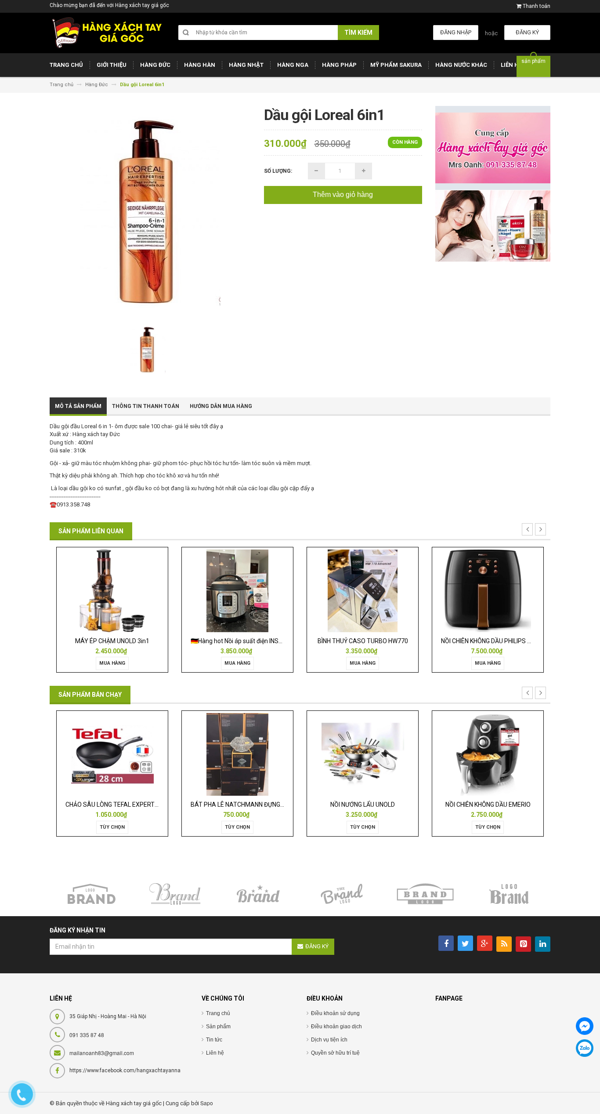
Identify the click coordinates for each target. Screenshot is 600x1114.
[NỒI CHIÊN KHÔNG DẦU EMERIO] (387, 754)
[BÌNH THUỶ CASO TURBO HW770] (248, 590)
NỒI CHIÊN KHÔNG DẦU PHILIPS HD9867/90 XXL (392, 640)
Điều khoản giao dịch (336, 1026)
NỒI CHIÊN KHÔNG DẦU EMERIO (387, 804)
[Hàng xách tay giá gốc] (107, 33)
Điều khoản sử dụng (335, 1013)
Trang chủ (218, 1013)
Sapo (206, 1103)
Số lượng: (278, 171)
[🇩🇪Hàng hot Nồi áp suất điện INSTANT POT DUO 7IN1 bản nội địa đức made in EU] (123, 590)
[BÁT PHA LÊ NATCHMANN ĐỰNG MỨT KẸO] (137, 754)
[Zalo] (584, 1048)
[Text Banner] (493, 225)
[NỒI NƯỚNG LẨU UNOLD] (262, 754)
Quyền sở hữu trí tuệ (335, 1053)
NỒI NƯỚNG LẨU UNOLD (262, 804)
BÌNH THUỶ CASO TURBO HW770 (248, 640)
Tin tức (214, 1040)
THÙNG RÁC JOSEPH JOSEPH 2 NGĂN (518, 804)
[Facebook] (584, 1026)
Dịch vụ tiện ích (329, 1040)
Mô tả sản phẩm (78, 406)
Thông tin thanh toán (145, 406)
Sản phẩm (218, 1026)
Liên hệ (215, 1053)
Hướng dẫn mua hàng (221, 406)
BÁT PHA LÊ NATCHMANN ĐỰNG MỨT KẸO (148, 804)
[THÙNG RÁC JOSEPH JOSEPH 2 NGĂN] (512, 754)
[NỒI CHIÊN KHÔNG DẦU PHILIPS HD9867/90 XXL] (373, 590)
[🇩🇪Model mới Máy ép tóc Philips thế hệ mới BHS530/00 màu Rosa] (498, 590)
